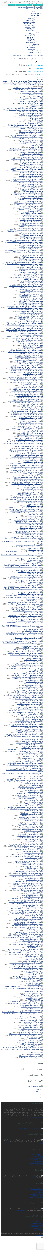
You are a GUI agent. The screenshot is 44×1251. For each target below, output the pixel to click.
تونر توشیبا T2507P (37, 96)
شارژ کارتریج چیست (36, 1197)
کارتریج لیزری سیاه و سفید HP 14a (32, 1057)
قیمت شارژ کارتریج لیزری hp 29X (32, 154)
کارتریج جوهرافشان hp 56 (35, 993)
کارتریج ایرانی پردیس (36, 1158)
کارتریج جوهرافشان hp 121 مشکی (32, 754)
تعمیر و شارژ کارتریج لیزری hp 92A (32, 208)
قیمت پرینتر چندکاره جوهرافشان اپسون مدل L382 (27, 482)
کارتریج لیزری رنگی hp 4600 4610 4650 (30, 448)
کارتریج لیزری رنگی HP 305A (33, 348)
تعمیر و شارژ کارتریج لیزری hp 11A (32, 1032)
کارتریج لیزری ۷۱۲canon (35, 516)
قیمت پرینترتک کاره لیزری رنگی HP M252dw (23, 82)
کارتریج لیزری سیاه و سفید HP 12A (32, 1018)
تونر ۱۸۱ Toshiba (37, 106)
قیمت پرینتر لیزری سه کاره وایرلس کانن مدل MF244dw (25, 325)
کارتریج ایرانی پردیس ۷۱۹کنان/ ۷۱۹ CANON (29, 675)
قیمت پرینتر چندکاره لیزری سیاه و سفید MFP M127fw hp (25, 736)
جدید (37, 1091)
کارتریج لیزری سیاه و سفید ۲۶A (33, 218)
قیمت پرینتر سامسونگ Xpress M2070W (30, 341)
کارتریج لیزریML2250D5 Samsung (31, 829)
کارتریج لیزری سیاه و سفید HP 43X (32, 143)
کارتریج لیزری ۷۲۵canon (35, 600)
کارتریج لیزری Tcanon (36, 550)
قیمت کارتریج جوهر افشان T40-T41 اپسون (29, 440)
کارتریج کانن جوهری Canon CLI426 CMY (29, 722)
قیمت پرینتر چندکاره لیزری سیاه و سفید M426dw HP (26, 604)
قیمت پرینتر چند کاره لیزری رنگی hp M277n (29, 978)
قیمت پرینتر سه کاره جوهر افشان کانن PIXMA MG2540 (25, 331)
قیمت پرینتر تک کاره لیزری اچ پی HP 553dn (29, 194)
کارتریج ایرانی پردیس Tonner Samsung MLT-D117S (26, 951)
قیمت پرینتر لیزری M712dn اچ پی (32, 215)
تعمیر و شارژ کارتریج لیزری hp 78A (32, 260)
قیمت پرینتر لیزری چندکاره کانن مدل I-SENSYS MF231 (25, 308)
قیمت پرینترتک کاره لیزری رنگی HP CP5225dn (28, 910)
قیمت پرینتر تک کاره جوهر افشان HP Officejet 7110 (26, 1003)
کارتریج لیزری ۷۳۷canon (35, 575)
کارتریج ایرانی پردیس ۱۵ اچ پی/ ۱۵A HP (30, 716)
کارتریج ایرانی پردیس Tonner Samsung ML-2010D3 (26, 937)
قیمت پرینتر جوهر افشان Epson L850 (31, 502)
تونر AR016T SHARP (36, 1054)
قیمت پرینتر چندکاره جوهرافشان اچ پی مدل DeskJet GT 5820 (23, 1013)
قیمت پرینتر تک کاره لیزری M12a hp (31, 426)
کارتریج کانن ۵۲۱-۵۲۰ (36, 672)
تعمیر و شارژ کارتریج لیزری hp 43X (32, 345)
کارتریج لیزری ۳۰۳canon (35, 526)
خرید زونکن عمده (37, 1154)
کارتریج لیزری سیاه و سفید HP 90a (32, 245)
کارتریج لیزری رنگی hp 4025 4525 (32, 365)
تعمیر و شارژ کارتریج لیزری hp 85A (32, 228)
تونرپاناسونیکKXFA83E (35, 947)
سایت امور (39, 1235)
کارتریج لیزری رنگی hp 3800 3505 (32, 433)
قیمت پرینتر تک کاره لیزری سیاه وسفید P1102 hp (27, 137)
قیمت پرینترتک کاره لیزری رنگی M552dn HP (29, 89)
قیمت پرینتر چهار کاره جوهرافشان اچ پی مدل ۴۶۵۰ (27, 1035)
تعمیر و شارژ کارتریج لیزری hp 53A (32, 304)
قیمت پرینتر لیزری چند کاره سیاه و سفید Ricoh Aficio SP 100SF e (22, 555)
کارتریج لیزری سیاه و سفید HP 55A (32, 113)
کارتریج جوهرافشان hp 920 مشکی (32, 741)
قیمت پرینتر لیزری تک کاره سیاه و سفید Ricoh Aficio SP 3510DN (22, 626)
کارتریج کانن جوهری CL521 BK (33, 648)
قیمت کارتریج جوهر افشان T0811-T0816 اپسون (27, 382)
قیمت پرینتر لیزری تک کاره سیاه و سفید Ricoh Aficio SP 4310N (23, 643)
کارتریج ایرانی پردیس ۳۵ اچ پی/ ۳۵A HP (30, 560)
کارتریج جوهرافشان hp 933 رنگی (32, 719)
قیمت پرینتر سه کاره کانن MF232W (31, 301)
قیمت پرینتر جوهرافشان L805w (33, 409)
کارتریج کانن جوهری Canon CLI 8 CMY (30, 709)
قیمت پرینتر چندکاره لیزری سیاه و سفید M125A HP (27, 668)
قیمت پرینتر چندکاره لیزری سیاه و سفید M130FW (27, 171)
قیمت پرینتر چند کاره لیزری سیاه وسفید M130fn (28, 181)
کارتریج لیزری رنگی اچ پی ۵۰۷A (33, 386)
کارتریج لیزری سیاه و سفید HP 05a (32, 1029)
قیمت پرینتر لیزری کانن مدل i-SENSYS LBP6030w (27, 287)
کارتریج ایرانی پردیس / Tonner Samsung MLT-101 (26, 903)
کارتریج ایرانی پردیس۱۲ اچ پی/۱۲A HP (30, 826)
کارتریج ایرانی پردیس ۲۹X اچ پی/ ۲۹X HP (30, 639)
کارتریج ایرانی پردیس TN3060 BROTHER (29, 533)
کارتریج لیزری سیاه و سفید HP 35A (32, 184)
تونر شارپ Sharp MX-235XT (33, 1025)
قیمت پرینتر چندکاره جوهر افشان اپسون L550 (28, 389)
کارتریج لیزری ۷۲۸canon (35, 585)
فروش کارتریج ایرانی (36, 1159)
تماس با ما (40, 1189)
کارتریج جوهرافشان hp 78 (35, 917)
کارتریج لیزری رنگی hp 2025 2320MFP (30, 496)
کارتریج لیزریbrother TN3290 (33, 907)
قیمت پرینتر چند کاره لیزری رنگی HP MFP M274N (27, 712)
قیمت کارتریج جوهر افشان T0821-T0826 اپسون (27, 485)
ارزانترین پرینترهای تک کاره (34, 81)
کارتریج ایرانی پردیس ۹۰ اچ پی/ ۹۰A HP (30, 621)
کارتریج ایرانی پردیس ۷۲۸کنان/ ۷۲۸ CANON (29, 651)
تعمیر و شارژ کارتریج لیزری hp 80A (32, 248)
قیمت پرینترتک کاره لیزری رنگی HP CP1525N (28, 924)
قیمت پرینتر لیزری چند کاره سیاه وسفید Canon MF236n (25, 264)
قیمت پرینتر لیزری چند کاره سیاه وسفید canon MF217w (25, 242)
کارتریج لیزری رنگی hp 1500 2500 (32, 297)
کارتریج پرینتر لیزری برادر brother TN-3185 (29, 920)
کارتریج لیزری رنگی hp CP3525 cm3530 (30, 358)
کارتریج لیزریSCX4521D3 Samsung (31, 788)
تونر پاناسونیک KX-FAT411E (34, 961)
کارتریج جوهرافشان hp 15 (35, 822)
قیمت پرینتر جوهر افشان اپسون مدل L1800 (29, 519)
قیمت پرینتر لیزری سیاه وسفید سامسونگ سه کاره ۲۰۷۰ (25, 352)
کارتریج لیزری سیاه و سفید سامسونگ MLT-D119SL (26, 846)
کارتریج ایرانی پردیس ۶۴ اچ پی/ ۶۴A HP (30, 594)
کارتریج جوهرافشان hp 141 (34, 958)
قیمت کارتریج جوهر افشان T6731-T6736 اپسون (27, 392)
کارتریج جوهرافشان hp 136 (34, 971)
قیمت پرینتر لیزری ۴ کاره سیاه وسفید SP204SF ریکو (26, 578)
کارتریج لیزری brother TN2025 (33, 866)
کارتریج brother (38, 1223)
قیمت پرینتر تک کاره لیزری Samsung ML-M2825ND (26, 379)
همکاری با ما (39, 1190)
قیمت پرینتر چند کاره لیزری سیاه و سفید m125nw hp (26, 655)
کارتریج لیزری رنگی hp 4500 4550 (32, 311)
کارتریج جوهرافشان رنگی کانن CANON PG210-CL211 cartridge (22, 773)
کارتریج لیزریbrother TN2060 (33, 897)
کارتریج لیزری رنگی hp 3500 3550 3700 (30, 318)
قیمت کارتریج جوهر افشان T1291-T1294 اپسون (27, 416)
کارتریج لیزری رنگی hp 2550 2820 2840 (30, 396)
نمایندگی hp (39, 1192)
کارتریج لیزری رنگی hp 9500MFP (32, 291)
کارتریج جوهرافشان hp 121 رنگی (32, 768)
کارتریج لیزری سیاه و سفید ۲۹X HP (32, 201)
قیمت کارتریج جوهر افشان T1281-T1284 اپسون (27, 472)
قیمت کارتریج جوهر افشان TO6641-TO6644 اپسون (26, 402)
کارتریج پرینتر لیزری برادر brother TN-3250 (29, 883)
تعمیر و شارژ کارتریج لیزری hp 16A (32, 116)
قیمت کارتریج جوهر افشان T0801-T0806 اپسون (27, 499)
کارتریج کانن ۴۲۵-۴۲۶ (36, 658)
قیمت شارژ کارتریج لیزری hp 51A (32, 314)
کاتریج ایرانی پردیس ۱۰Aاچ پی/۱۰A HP (30, 705)
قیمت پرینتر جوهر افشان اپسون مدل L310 (29, 455)
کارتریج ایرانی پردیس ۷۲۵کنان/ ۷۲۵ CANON (29, 665)
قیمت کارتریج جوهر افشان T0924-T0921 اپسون (27, 458)
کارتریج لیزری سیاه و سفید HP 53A (32, 123)
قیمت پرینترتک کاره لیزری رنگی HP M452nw (28, 886)
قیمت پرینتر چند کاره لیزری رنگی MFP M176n (28, 678)
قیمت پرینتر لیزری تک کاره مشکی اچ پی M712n (28, 160)
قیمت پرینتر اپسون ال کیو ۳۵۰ (33, 492)
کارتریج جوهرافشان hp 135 (34, 682)
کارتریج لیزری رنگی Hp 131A (33, 475)
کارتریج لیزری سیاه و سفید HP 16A (32, 1042)
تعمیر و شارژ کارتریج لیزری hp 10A (32, 103)
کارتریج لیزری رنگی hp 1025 (34, 281)
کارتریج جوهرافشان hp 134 (34, 981)
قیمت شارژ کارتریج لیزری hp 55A (32, 294)
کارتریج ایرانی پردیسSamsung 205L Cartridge (28, 890)
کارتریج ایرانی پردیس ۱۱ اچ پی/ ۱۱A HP (30, 546)
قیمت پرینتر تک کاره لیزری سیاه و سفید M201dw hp (26, 127)
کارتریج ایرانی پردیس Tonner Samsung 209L (28, 927)
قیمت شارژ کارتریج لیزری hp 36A (32, 167)
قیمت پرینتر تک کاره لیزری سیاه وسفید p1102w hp (27, 452)
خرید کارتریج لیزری (37, 1195)
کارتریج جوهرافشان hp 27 (35, 802)
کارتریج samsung (37, 1225)
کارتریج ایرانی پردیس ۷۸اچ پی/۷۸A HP (30, 836)
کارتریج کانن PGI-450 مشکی (34, 631)
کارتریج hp (39, 1221)
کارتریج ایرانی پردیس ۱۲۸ (35, 842)
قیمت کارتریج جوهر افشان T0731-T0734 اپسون (27, 372)
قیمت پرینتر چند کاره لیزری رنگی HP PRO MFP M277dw (24, 988)
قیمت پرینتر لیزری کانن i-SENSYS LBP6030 (29, 277)
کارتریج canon (38, 1228)
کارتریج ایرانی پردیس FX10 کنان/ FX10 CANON (27, 512)
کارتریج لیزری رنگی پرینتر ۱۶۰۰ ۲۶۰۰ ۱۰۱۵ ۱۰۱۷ (27, 328)
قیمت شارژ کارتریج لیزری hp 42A (32, 355)
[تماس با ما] (27, 1249)
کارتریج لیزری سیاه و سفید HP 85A (32, 270)
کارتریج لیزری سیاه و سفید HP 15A (32, 1007)
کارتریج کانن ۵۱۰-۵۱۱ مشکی (34, 685)
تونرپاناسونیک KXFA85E (35, 974)
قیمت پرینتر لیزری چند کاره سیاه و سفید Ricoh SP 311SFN (24, 567)
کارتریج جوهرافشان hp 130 (34, 880)
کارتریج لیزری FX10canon (34, 563)
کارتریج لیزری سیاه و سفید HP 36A (32, 174)
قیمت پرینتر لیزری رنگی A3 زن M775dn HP (29, 699)
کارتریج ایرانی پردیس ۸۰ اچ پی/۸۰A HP (30, 778)
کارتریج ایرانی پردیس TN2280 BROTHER (29, 523)
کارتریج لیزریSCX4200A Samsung (31, 819)
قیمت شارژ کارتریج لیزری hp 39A (32, 187)
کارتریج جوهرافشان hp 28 (35, 785)
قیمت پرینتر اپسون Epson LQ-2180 (31, 423)
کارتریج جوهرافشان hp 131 (34, 661)
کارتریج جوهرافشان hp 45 (35, 930)
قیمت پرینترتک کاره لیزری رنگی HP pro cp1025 (27, 856)
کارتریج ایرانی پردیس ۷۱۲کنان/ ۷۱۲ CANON (29, 692)
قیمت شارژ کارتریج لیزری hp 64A (32, 274)
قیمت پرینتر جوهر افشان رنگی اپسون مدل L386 (28, 468)
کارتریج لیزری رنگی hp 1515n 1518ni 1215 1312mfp (26, 338)
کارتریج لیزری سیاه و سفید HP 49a (32, 133)
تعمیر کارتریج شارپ (37, 147)
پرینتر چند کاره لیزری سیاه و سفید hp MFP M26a (27, 465)
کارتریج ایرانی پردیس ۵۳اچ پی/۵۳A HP (30, 761)
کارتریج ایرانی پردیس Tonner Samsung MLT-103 (27, 876)
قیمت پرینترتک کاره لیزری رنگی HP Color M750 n (27, 954)
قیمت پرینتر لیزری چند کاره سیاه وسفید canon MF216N (25, 231)
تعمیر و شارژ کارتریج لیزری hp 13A (32, 996)
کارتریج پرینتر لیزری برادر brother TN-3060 (29, 873)
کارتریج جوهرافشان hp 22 (35, 870)
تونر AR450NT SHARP (35, 985)
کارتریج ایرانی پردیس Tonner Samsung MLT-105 (27, 964)
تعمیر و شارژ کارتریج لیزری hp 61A (32, 284)
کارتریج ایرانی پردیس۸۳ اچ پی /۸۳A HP (30, 732)
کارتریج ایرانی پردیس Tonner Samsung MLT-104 (27, 914)
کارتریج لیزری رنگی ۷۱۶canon (33, 536)
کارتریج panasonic (36, 1226)
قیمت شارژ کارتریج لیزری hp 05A (32, 1046)
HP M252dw (18, 58)
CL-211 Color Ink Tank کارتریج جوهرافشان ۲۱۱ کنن (26, 695)
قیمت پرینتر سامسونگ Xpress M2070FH (30, 362)
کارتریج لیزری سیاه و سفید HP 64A (32, 225)
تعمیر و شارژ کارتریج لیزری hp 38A (32, 177)
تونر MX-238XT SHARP (35, 1010)
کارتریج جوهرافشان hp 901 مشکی (32, 688)
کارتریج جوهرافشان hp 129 (34, 893)
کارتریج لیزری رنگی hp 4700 (34, 375)
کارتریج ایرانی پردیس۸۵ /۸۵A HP (32, 815)
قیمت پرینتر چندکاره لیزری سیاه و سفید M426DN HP (26, 617)
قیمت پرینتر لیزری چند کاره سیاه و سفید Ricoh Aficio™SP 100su (22, 541)
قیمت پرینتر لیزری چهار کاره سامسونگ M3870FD (27, 369)
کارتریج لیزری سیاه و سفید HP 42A (32, 164)
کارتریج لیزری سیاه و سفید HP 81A (32, 257)
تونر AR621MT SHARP (35, 1000)
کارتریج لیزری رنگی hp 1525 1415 (32, 419)
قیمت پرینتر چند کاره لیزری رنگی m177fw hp (28, 968)
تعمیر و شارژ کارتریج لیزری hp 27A (32, 140)
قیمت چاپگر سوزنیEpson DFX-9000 (31, 436)
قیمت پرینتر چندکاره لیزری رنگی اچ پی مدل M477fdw (26, 110)
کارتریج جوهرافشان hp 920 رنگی (32, 941)
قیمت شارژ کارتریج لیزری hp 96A (32, 198)
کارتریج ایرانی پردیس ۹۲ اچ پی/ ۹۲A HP (30, 607)
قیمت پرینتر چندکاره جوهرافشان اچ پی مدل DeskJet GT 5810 (23, 1049)
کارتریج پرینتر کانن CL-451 (34, 614)
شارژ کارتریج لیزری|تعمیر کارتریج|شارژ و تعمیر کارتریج (26, 443)
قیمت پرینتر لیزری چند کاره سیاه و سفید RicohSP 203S (25, 597)
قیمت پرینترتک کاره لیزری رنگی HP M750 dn (28, 944)
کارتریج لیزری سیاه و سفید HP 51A (32, 99)
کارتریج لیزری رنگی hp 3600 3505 (32, 406)
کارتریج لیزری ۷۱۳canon (35, 506)
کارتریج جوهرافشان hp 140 (34, 832)
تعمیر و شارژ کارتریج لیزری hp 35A (32, 157)
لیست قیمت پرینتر (14, 84)
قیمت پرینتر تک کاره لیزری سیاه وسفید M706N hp (27, 150)
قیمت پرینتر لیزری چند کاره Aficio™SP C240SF (28, 611)
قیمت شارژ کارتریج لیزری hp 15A (32, 93)
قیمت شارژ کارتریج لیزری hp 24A (32, 130)
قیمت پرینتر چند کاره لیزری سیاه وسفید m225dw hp (26, 809)
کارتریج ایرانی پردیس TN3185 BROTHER (29, 863)
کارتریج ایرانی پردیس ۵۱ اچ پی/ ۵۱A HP (30, 582)
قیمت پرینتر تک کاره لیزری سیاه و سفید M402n (28, 413)
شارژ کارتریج (39, 1156)
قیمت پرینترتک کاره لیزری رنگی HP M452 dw (28, 900)
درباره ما (34, 1189)
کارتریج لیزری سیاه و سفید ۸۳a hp (32, 529)
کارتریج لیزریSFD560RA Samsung (31, 839)
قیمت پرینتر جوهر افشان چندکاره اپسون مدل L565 (27, 509)
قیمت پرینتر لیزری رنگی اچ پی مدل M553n (29, 204)
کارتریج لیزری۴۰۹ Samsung (34, 853)
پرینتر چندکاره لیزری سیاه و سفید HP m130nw (28, 479)
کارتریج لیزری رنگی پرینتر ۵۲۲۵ (33, 267)
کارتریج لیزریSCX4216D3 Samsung (31, 798)
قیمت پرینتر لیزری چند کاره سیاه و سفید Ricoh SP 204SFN (24, 589)
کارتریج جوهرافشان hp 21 (35, 859)
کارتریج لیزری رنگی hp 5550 (34, 489)
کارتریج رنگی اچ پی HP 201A (33, 462)
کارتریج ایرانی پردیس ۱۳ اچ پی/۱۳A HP (30, 795)
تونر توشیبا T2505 (37, 120)
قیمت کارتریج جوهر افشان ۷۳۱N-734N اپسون (28, 430)
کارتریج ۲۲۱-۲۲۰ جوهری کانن (33, 758)
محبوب (36, 1089)
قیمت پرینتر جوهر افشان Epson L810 (31, 399)
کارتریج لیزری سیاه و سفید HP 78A (32, 191)
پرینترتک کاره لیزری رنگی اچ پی (16, 81)
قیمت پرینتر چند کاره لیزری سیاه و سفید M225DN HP (26, 782)
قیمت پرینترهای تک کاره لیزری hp (30, 84)
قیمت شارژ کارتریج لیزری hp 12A (32, 1022)
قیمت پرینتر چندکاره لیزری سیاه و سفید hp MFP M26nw (25, 634)
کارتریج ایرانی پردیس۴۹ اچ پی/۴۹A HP (30, 805)
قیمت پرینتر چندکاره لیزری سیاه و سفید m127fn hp (27, 726)
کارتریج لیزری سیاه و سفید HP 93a (32, 235)
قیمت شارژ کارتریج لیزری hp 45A (32, 335)
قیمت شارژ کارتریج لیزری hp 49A (32, 321)
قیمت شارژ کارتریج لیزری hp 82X (32, 238)
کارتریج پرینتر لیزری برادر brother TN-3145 (29, 934)
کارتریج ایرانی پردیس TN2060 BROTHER (29, 849)
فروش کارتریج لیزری (36, 1163)
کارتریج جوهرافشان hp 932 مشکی (32, 702)
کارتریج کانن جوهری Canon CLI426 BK (30, 744)
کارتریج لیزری (38, 1161)
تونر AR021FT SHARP (35, 1039)
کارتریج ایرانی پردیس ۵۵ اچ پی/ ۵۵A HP (30, 572)
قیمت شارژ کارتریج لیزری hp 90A (32, 221)
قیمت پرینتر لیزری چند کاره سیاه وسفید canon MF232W (25, 252)
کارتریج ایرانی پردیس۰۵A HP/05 (32, 748)
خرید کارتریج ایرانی (37, 1194)
